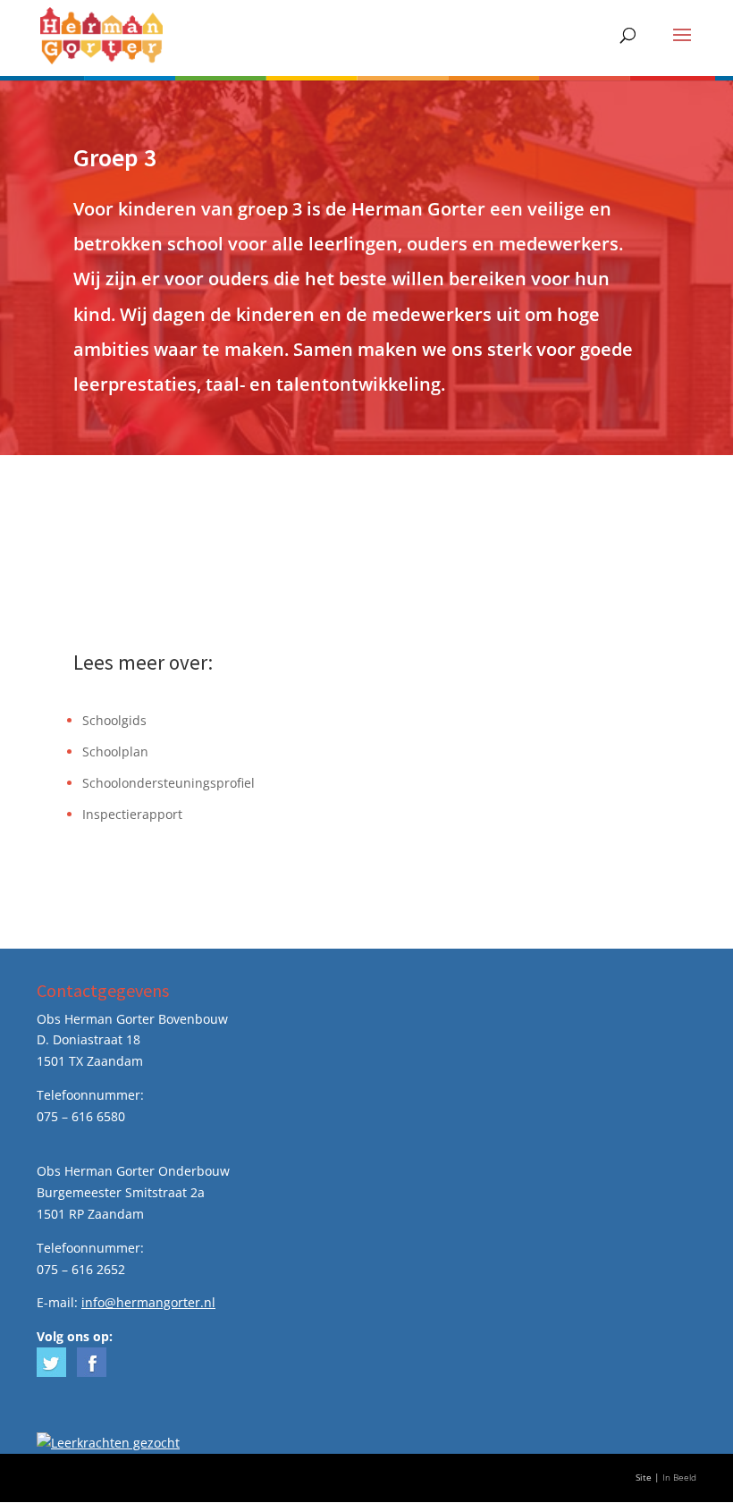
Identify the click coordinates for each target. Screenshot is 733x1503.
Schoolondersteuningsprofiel (168, 782)
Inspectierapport (132, 814)
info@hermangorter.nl (148, 1302)
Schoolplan (115, 751)
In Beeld (679, 1477)
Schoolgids (114, 720)
